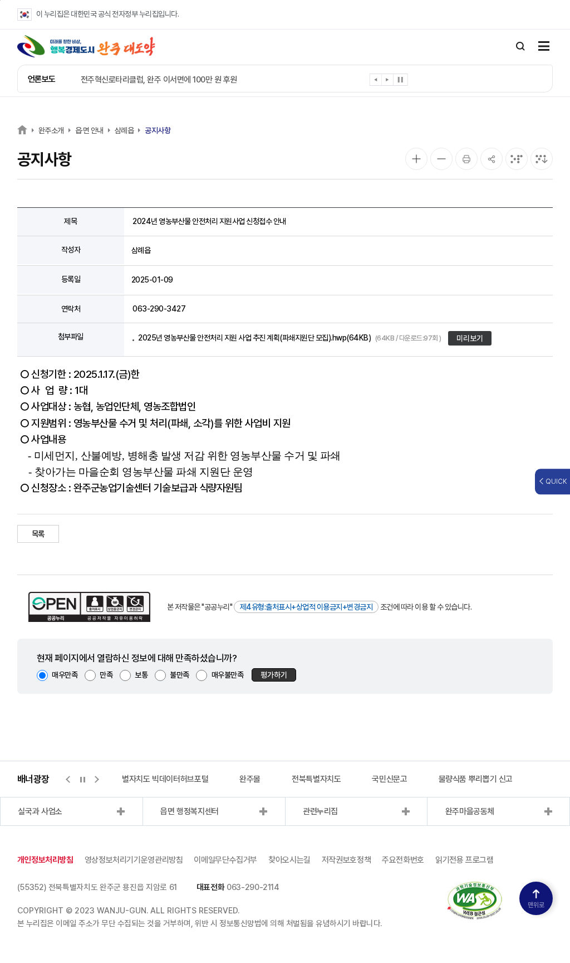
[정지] (400, 79)
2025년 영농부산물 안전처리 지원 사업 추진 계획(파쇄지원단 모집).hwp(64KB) (289, 337)
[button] (376, 81)
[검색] (520, 46)
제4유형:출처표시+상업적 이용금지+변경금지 (306, 606)
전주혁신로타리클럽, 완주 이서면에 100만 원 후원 (159, 80)
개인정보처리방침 (45, 860)
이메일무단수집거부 (225, 860)
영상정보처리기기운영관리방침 (134, 860)
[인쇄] (466, 159)
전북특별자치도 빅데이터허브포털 (154, 779)
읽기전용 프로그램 (464, 860)
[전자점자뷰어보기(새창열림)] (516, 159)
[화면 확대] (416, 159)
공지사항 (157, 130)
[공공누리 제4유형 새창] (89, 607)
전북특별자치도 (316, 779)
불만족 (179, 674)
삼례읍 (124, 130)
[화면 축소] (441, 159)
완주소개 (51, 130)
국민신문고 (389, 779)
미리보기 (469, 338)
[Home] (22, 129)
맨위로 (536, 905)
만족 (106, 674)
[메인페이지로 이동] (86, 46)
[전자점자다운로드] (541, 159)
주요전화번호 (403, 860)
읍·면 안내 (89, 130)
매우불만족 (228, 674)
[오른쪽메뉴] (544, 47)
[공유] (491, 159)
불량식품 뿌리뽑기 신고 (476, 779)
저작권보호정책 (346, 860)
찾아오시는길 (289, 860)
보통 (141, 674)
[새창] (475, 887)
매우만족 (64, 674)
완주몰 (250, 779)
